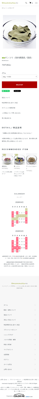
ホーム (3, 8)
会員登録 (6, 354)
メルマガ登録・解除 (10, 339)
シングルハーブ (10, 8)
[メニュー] (36, 3)
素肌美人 (4, 166)
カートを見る (8, 364)
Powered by (10, 396)
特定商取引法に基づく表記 (10, 103)
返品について (6, 97)
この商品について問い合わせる (11, 113)
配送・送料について (10, 310)
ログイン (6, 359)
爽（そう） (17, 166)
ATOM (9, 344)
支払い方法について (10, 320)
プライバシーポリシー (10, 330)
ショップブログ (8, 335)
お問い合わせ (8, 369)
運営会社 (19, 381)
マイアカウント (8, 349)
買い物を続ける (6, 118)
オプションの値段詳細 (8, 108)
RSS (5, 344)
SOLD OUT (19, 85)
